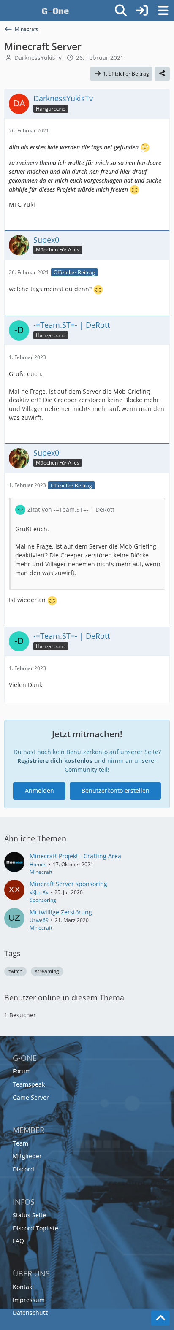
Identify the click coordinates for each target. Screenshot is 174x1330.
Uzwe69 (39, 920)
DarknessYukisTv (38, 58)
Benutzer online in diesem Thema (64, 997)
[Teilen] (162, 74)
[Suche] (120, 10)
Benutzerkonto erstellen (116, 791)
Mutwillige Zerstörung (61, 912)
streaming (47, 971)
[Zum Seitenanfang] (160, 1318)
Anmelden (39, 791)
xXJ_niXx (39, 892)
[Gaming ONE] (55, 10)
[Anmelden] (141, 10)
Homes (38, 864)
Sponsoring (43, 899)
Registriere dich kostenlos (54, 761)
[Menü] (163, 10)
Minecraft (41, 872)
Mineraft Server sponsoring (68, 884)
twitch (15, 971)
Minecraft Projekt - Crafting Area (75, 856)
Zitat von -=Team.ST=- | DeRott (70, 510)
